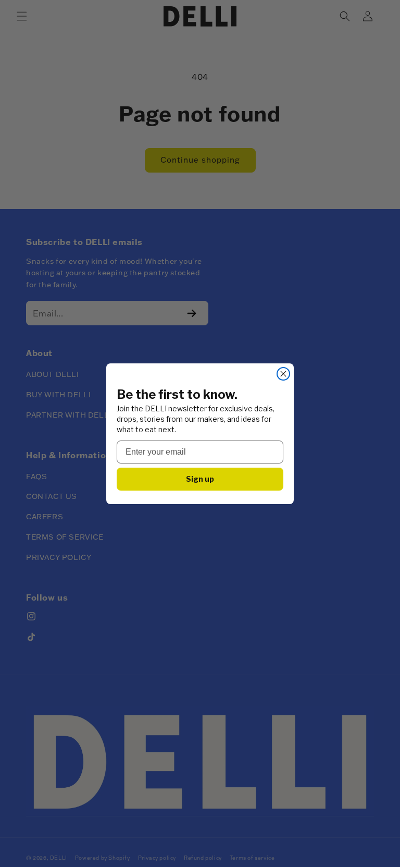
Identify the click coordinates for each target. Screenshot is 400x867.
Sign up (200, 478)
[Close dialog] (283, 374)
